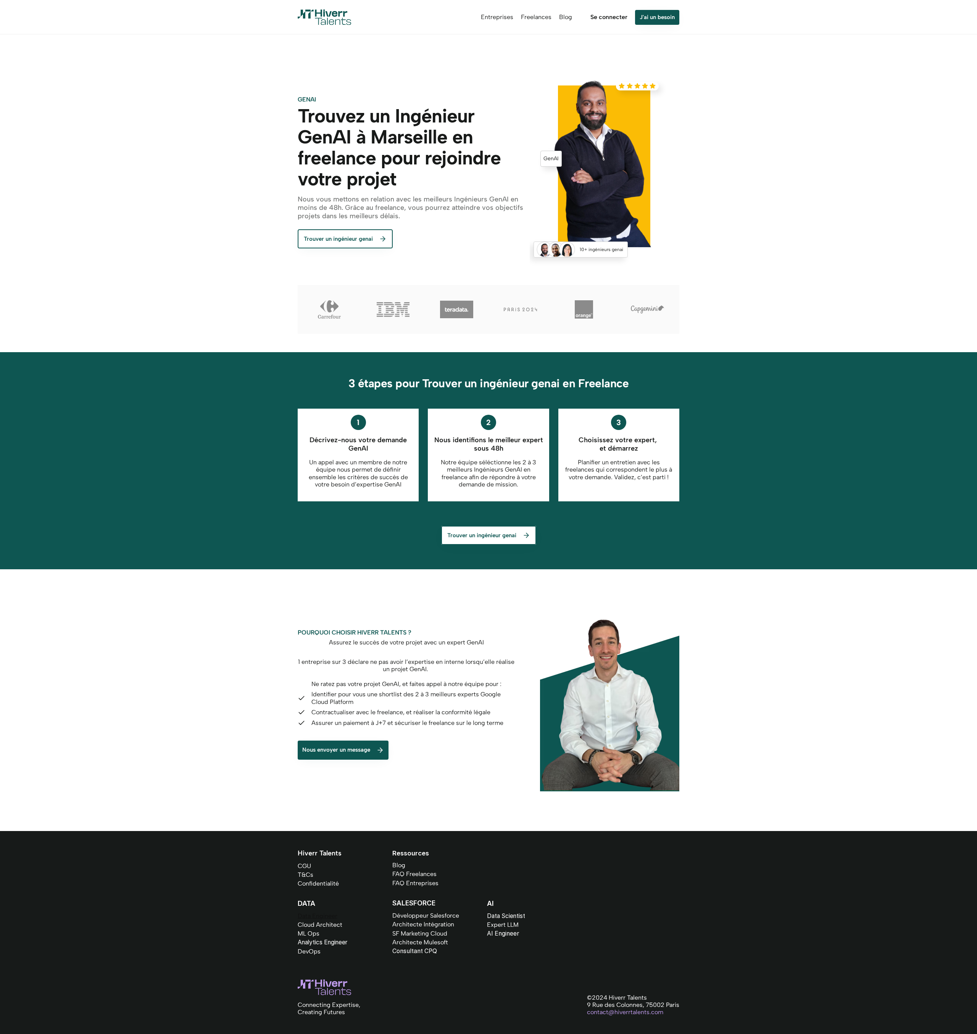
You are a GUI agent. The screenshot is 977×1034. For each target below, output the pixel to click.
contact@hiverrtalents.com (625, 1012)
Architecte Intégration (423, 924)
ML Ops (308, 933)
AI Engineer (503, 933)
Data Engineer (317, 916)
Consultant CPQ (414, 951)
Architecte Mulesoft (420, 942)
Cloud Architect (320, 924)
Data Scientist (506, 916)
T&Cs (305, 874)
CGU (304, 866)
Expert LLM (503, 924)
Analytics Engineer (322, 942)
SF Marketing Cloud (419, 933)
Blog (398, 865)
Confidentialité (318, 883)
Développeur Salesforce (425, 915)
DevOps (309, 951)
